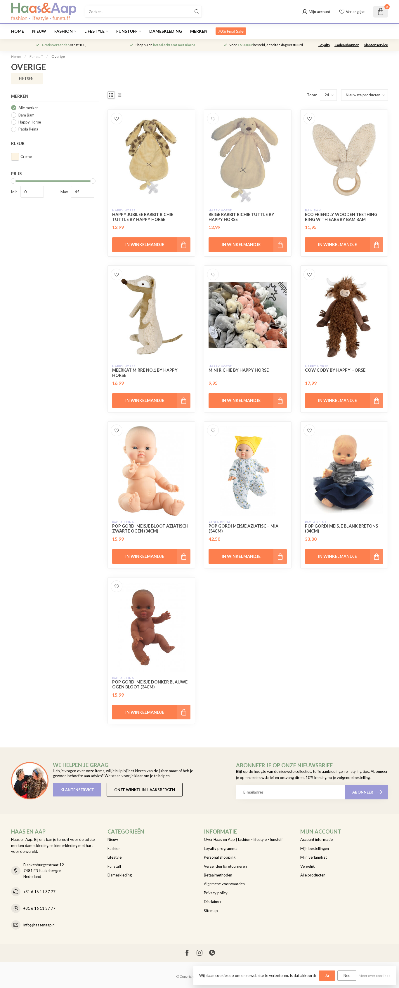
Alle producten (312, 875)
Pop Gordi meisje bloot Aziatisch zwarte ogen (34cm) (150, 528)
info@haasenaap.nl (39, 925)
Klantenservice (376, 45)
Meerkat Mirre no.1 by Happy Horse (145, 373)
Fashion (63, 31)
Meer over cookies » (374, 975)
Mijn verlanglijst (313, 857)
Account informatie (316, 839)
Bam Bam (26, 115)
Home (17, 31)
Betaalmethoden (218, 875)
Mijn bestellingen (314, 848)
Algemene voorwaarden (224, 883)
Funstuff (127, 31)
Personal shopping (219, 857)
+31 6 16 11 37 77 (39, 891)
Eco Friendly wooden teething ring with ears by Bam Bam (341, 217)
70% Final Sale (231, 31)
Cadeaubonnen (346, 45)
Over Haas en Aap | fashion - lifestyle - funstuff (243, 839)
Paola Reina (28, 129)
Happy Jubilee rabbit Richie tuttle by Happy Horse (142, 217)
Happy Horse (29, 122)
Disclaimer (213, 901)
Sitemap (211, 910)
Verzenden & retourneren (225, 866)
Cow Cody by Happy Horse (335, 370)
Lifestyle (94, 31)
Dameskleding (165, 31)
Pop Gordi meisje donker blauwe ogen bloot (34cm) (150, 684)
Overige (58, 56)
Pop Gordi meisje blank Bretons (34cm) (341, 528)
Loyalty (324, 45)
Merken (198, 31)
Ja (327, 975)
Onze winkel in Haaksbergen (144, 789)
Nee (347, 975)
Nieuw (39, 31)
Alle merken (28, 108)
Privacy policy (216, 892)
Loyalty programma (220, 848)
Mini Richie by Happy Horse (239, 370)
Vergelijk (307, 866)
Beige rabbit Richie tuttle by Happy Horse (241, 217)
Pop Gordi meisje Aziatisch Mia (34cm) (243, 528)
